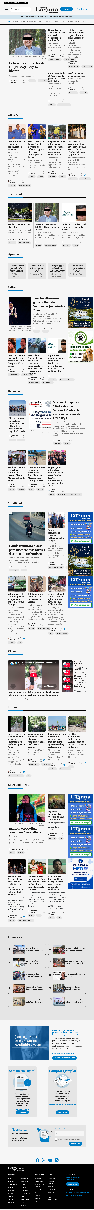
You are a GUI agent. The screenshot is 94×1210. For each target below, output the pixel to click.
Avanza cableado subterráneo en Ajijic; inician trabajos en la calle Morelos (56, 599)
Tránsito (11, 642)
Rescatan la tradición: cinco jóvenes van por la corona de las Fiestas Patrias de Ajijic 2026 (77, 148)
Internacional (31, 21)
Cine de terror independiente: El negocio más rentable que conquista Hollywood (56, 883)
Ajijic (20, 642)
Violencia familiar (24, 242)
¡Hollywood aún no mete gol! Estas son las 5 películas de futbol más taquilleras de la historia (37, 883)
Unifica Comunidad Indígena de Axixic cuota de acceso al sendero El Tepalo (77, 740)
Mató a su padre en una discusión (76, 74)
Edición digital (39, 1190)
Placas (24, 570)
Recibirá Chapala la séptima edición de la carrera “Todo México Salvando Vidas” (16, 474)
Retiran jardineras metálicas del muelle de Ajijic (33, 949)
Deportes (48, 21)
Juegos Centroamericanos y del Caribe (69, 494)
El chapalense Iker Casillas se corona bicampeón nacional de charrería (33, 962)
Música (40, 176)
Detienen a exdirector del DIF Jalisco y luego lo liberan (27, 67)
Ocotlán (20, 852)
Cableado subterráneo (56, 567)
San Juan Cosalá (65, 769)
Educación (24, 1181)
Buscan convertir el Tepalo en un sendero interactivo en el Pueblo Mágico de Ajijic (16, 740)
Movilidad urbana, (62, 633)
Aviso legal (52, 1178)
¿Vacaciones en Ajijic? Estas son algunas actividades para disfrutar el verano (36, 740)
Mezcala (40, 489)
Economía (24, 1190)
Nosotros (38, 1178)
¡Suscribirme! (22, 1112)
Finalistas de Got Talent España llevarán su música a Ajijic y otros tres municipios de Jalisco (36, 149)
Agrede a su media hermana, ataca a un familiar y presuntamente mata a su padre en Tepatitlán (56, 363)
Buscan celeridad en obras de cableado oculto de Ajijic (56, 535)
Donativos (38, 1198)
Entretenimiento (19, 784)
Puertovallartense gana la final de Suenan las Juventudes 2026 (49, 304)
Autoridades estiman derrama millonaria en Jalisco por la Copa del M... (32, 975)
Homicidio (84, 92)
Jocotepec (53, 769)
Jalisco (15, 21)
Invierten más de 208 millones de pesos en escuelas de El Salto (56, 77)
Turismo (62, 21)
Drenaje (31, 628)
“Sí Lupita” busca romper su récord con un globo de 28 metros (16, 145)
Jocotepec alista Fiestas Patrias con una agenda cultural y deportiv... (32, 988)
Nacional (23, 21)
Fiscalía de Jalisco (44, 80)
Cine (61, 838)
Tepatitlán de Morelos (66, 380)
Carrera (67, 443)
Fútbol (31, 915)
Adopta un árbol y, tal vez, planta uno (74, 975)
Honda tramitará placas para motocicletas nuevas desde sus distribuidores (27, 550)
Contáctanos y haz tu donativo (64, 1058)
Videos (12, 651)
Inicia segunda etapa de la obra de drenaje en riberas (36, 598)
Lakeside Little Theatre (25, 920)
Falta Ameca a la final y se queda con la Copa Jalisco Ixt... (74, 949)
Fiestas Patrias (85, 179)
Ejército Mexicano (55, 59)
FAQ (36, 1201)
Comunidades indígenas (16, 776)
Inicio (9, 21)
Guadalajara (73, 92)
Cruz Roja (57, 443)
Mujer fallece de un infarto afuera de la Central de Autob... (71, 988)
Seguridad (15, 194)
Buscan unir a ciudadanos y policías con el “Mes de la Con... (74, 1001)
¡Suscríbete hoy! (70, 16)
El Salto (52, 105)
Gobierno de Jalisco (64, 105)
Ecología (70, 21)
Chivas (31, 489)
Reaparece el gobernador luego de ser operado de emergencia (74, 962)
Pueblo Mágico (33, 764)
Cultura (55, 21)
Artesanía (12, 185)
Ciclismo (21, 440)
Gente (23, 1202)
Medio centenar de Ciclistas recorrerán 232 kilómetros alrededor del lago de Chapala (17, 425)
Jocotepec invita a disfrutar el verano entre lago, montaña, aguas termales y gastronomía (57, 740)
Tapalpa (32, 80)
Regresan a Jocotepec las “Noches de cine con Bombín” (56, 815)
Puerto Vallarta (87, 66)
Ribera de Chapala (43, 628)
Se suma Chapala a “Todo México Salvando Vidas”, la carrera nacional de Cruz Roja (67, 410)
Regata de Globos (24, 185)
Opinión (40, 21)
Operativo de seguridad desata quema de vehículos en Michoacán (56, 35)
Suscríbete (66, 9)
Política (23, 1187)
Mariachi (11, 920)
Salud (23, 1184)
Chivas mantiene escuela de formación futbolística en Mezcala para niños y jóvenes (36, 474)
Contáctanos (39, 1181)
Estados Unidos (73, 66)
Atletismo (21, 489)
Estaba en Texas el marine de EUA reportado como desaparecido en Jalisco (76, 35)
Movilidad (78, 21)
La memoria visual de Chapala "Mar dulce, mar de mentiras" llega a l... (33, 1001)
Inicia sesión (83, 9)
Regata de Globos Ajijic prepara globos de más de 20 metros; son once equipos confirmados (56, 148)
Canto (12, 852)
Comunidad (73, 179)
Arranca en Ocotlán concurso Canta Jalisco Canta (25, 832)
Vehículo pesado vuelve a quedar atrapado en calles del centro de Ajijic (16, 599)
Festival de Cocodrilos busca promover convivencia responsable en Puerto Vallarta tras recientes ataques (36, 364)
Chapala (11, 489)
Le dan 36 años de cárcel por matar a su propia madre (74, 227)
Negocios (24, 1196)
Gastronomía (46, 764)
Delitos (76, 245)
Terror (51, 917)
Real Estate (25, 1199)
